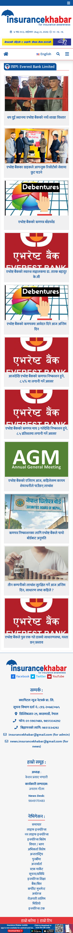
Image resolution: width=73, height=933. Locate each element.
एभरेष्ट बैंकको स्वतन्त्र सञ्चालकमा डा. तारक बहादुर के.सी (36, 274)
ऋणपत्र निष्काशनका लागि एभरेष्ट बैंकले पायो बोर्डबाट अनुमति (36, 536)
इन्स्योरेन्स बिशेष (36, 839)
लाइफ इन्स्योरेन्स (36, 829)
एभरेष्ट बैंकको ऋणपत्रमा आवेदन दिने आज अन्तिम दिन (36, 327)
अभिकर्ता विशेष (36, 849)
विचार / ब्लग (36, 844)
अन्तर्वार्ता (36, 864)
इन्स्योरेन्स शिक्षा (36, 879)
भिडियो (36, 903)
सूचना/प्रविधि (36, 874)
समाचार (36, 824)
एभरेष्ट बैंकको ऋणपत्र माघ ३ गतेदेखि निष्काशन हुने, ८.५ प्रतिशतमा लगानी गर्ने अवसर (36, 431)
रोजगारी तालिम (37, 898)
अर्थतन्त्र (36, 893)
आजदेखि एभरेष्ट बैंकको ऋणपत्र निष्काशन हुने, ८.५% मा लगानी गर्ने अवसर (36, 379)
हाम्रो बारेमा (28, 921)
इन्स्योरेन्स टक (36, 908)
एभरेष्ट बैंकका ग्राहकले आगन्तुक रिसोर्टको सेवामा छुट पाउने (36, 170)
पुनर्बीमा (36, 859)
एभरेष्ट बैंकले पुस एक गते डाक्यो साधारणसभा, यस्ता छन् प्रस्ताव (36, 640)
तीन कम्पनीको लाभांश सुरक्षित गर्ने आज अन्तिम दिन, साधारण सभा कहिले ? (36, 588)
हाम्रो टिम (46, 921)
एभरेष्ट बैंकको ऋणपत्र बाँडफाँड (36, 222)
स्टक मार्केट (36, 869)
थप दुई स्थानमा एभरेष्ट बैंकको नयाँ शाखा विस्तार (36, 117)
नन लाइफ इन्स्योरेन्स (36, 834)
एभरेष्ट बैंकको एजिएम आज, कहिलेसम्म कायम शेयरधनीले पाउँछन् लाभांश (36, 483)
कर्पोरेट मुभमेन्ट (36, 889)
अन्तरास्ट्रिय (36, 854)
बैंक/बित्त (37, 884)
